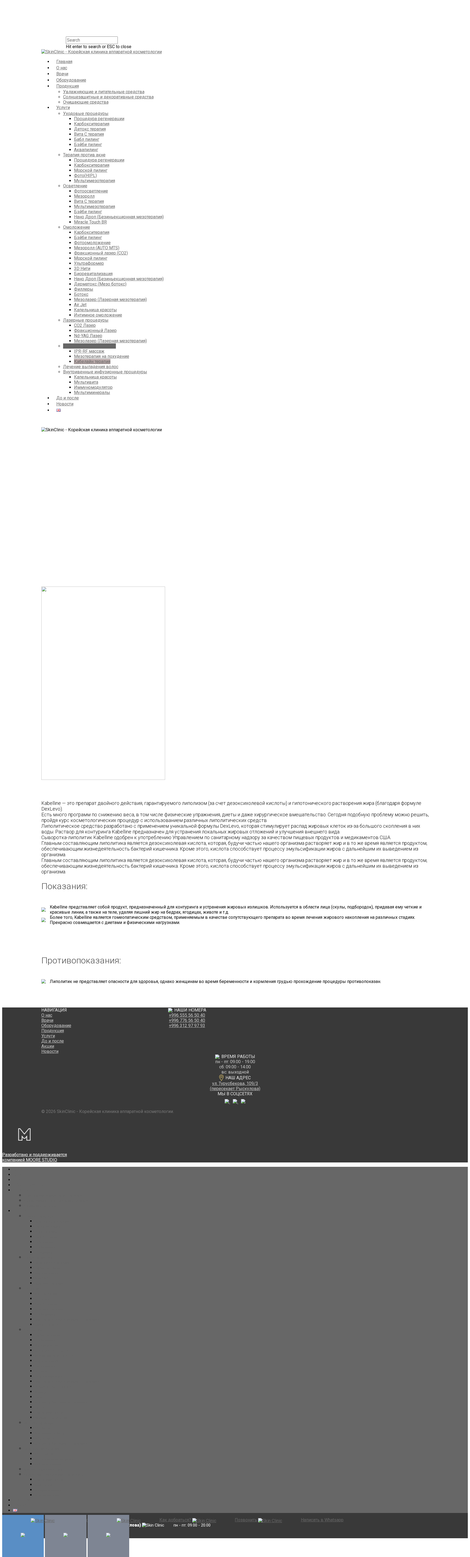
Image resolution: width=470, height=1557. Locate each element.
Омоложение (76, 227)
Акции (47, 1046)
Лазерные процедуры (86, 320)
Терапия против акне (84, 154)
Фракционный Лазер (95, 330)
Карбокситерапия (91, 123)
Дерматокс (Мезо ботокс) (100, 284)
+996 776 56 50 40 (187, 1020)
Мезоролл (84, 196)
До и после (67, 398)
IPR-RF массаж (89, 351)
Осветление (75, 185)
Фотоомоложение (92, 242)
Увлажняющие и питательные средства (103, 91)
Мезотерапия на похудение (101, 356)
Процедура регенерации (99, 118)
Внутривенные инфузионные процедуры (105, 371)
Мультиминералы (92, 392)
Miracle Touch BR (90, 222)
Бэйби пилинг (88, 144)
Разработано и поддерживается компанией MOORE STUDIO (34, 1157)
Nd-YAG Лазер (88, 335)
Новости (64, 404)
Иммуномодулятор (93, 387)
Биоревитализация (93, 273)
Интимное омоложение (98, 315)
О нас (61, 67)
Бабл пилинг (86, 139)
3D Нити (82, 268)
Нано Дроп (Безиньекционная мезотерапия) (119, 216)
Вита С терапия (89, 134)
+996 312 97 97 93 (187, 1025)
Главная (64, 61)
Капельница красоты (95, 309)
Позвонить (246, 1519)
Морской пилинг (90, 170)
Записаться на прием (94, 1519)
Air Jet (80, 304)
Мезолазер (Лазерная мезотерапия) (110, 299)
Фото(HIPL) (85, 175)
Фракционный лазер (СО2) (101, 253)
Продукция (67, 86)
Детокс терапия (90, 129)
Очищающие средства (86, 102)
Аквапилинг (86, 149)
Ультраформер (89, 263)
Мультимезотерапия (94, 180)
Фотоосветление (91, 191)
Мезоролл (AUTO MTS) (96, 247)
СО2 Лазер (85, 325)
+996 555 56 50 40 (187, 1015)
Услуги (63, 107)
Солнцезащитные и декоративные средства (108, 97)
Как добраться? (175, 1519)
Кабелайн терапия (92, 361)
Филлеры (83, 289)
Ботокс (81, 294)
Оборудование (71, 80)
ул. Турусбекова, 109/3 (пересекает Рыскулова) (235, 1086)
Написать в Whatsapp (322, 1519)
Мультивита (86, 382)
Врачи (62, 73)
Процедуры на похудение (89, 346)
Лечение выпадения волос (90, 366)
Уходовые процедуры (86, 113)
